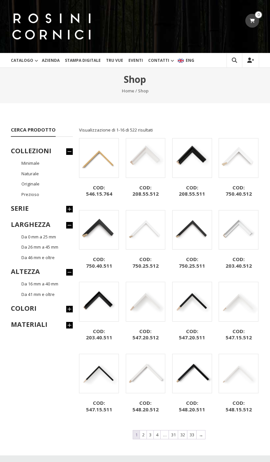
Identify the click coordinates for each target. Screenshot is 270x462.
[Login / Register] (250, 60)
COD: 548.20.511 (192, 406)
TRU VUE (114, 60)
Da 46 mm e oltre (38, 257)
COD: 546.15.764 (99, 190)
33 (192, 435)
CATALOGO (22, 60)
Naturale (30, 174)
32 (182, 435)
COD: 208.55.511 (192, 190)
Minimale (30, 163)
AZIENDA (51, 60)
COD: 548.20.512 (145, 406)
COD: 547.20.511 (192, 334)
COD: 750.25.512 (145, 262)
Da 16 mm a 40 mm (39, 284)
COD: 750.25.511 (192, 262)
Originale (30, 184)
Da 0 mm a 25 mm (38, 237)
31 (173, 435)
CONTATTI (158, 60)
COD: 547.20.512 (145, 334)
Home (128, 91)
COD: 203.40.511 (99, 334)
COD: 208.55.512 (145, 190)
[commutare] (69, 151)
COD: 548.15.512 (239, 406)
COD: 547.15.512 (239, 334)
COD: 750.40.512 (239, 190)
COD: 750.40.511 (99, 262)
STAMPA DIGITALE (83, 60)
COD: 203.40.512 (239, 262)
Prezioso (30, 194)
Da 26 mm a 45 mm (39, 247)
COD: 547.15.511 (99, 406)
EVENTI (135, 60)
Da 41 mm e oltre (38, 294)
